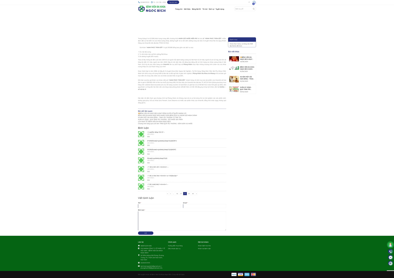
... (173, 193)
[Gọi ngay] (390, 251)
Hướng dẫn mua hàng (175, 246)
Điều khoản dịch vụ (174, 248)
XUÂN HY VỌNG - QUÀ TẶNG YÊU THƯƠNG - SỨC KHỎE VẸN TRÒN (160, 119)
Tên (139, 203)
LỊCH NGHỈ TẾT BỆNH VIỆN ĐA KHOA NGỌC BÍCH (154, 121)
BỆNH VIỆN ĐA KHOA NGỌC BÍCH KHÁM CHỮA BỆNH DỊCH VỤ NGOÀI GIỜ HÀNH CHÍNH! (167, 115)
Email (185, 203)
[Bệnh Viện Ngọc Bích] (152, 9)
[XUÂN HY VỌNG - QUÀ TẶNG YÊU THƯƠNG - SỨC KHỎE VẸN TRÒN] (234, 89)
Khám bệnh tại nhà (204, 246)
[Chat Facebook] (390, 257)
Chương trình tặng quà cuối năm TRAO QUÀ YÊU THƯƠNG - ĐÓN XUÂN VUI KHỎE (165, 123)
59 (189, 193)
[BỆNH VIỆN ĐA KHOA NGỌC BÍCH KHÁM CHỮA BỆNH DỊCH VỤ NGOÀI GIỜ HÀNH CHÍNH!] (234, 68)
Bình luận (141, 210)
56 (177, 193)
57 (181, 193)
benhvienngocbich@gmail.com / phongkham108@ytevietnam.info (151, 267)
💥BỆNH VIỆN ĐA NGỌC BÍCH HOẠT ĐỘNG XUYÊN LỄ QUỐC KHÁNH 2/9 (162, 113)
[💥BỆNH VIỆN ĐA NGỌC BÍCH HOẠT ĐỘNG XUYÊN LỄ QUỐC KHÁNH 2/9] (234, 58)
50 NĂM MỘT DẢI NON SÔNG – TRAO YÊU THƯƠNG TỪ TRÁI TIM (159, 117)
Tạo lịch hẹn (173, 2)
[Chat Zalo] (390, 263)
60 (193, 193)
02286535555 (144, 2)
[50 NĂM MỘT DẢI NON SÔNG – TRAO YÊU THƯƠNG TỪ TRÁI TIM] (234, 79)
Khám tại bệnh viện (204, 248)
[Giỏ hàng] (254, 2)
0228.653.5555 (145, 263)
